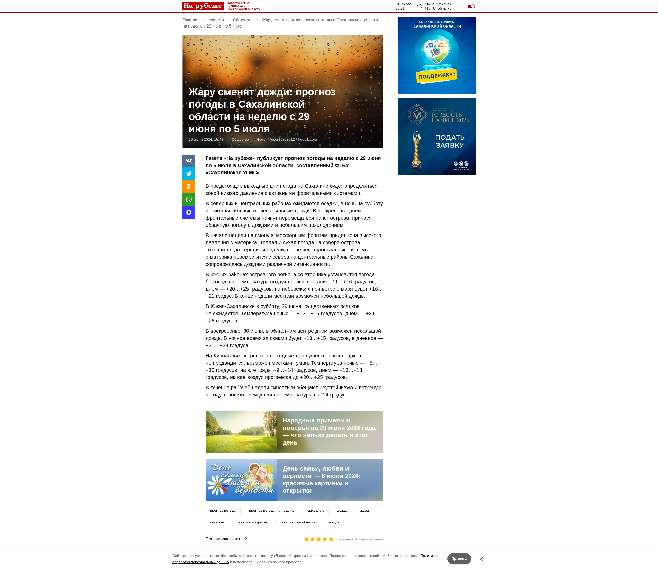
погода (334, 522)
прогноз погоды (223, 510)
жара (364, 510)
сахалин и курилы (252, 522)
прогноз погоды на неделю (272, 510)
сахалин (217, 522)
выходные (315, 510)
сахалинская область (297, 522)
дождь (342, 510)
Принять (459, 558)
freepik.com (307, 139)
